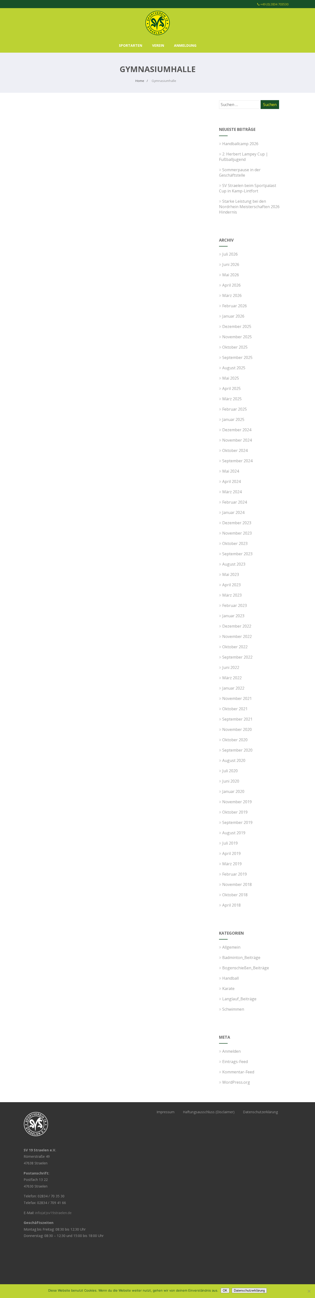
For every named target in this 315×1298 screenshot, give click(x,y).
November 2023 (237, 533)
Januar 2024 (233, 512)
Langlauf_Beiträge (239, 999)
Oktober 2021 (235, 708)
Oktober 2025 (235, 347)
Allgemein (231, 947)
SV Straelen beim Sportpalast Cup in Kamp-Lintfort (247, 188)
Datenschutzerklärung (260, 1112)
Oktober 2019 (235, 812)
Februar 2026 (234, 306)
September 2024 (237, 461)
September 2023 (237, 553)
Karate (228, 988)
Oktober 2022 (235, 646)
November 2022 (237, 636)
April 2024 (231, 481)
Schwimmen (233, 1009)
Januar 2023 (233, 615)
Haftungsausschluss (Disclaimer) (209, 1112)
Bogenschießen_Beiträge (245, 968)
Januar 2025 (233, 419)
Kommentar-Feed (238, 1072)
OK (225, 1290)
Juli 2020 (230, 770)
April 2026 (231, 285)
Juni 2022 (230, 667)
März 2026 (232, 295)
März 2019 (232, 863)
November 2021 (237, 698)
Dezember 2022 (236, 626)
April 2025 (231, 388)
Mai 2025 (230, 378)
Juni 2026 (230, 264)
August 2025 (233, 368)
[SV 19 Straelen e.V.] (157, 36)
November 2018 (237, 884)
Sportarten (130, 45)
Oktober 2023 (235, 543)
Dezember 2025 (236, 326)
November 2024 (237, 440)
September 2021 (237, 719)
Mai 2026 (230, 275)
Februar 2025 (234, 409)
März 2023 (232, 595)
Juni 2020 (230, 781)
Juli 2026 (230, 254)
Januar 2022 (233, 688)
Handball (230, 978)
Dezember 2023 (236, 522)
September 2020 (237, 750)
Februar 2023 (234, 605)
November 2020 (237, 729)
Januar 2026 (233, 316)
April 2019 (231, 853)
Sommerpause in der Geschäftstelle (240, 172)
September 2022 (237, 657)
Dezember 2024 (236, 430)
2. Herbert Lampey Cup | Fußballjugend (243, 156)
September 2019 (237, 822)
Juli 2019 (230, 843)
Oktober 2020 (235, 739)
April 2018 (231, 905)
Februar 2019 (234, 874)
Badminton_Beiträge (241, 957)
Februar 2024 (234, 502)
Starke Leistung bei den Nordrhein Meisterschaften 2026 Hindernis (249, 207)
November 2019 (237, 801)
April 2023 (231, 584)
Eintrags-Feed (235, 1061)
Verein (158, 45)
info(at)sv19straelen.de (53, 1212)
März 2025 (232, 399)
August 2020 (233, 760)
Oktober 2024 (235, 450)
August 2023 (233, 564)
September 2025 (237, 357)
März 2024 (232, 491)
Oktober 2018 (235, 894)
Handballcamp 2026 (240, 143)
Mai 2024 (230, 471)
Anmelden (231, 1051)
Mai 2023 (230, 574)
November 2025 (237, 337)
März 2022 (232, 677)
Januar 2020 (233, 791)
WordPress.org (236, 1082)
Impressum (165, 1112)
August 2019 (233, 832)
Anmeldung (185, 45)
